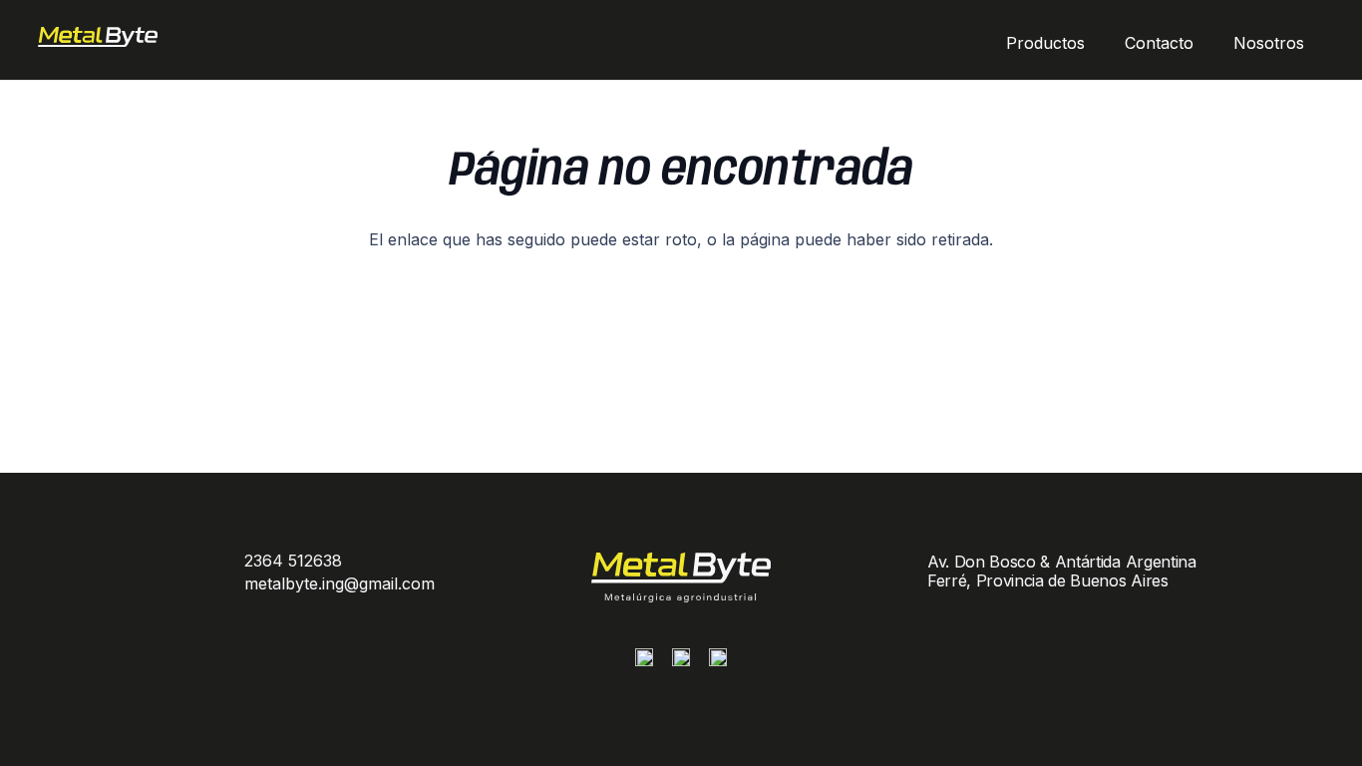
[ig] (644, 662)
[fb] (681, 662)
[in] (718, 662)
